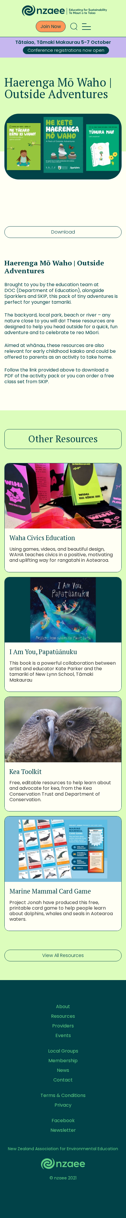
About (63, 1006)
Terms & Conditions (63, 1095)
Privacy (63, 1105)
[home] (63, 10)
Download (63, 232)
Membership (63, 1061)
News (63, 1070)
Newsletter (63, 1130)
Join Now (50, 26)
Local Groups (63, 1051)
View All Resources (63, 955)
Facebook (63, 1120)
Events (63, 1035)
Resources (63, 1016)
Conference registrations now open (66, 50)
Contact (63, 1080)
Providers (63, 1026)
